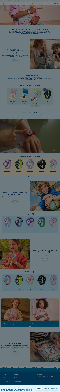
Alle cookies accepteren (54, 388)
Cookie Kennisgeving (28, 390)
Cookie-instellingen (39, 388)
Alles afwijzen (46, 388)
